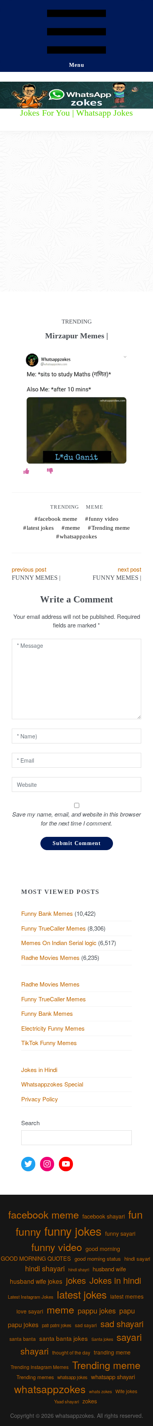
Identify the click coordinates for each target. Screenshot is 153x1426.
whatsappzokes (78, 536)
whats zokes (100, 1391)
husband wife (109, 1269)
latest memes (127, 1296)
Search (30, 1123)
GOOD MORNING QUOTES (36, 1258)
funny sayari (120, 1233)
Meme (94, 507)
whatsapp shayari (113, 1376)
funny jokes (73, 1230)
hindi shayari (45, 1268)
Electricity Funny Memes (53, 1028)
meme (72, 528)
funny (28, 1231)
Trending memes (35, 1377)
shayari (34, 1350)
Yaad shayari (66, 1401)
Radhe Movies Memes (50, 957)
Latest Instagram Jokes (30, 1297)
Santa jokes (102, 1339)
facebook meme (57, 519)
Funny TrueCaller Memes (53, 928)
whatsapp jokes (72, 1377)
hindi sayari (137, 1258)
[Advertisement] (76, 211)
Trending (64, 507)
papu (127, 1310)
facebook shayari (103, 1216)
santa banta (22, 1338)
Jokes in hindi (115, 1280)
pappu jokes (97, 1310)
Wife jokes (126, 1391)
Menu (76, 65)
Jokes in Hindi (39, 1069)
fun (135, 1214)
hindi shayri (78, 1269)
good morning (103, 1249)
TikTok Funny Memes (49, 1042)
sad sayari (86, 1325)
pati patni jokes (56, 1325)
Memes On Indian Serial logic (59, 942)
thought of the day (71, 1352)
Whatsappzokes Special (52, 1084)
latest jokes (40, 528)
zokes (89, 1401)
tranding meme (112, 1352)
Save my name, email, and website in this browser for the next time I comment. (76, 818)
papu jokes (23, 1324)
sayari (129, 1337)
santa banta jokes (63, 1338)
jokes (76, 1280)
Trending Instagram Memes (40, 1366)
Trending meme (110, 528)
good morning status (98, 1258)
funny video (103, 519)
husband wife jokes (36, 1281)
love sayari (29, 1311)
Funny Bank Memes (47, 913)
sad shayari (122, 1323)
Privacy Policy (39, 1099)
